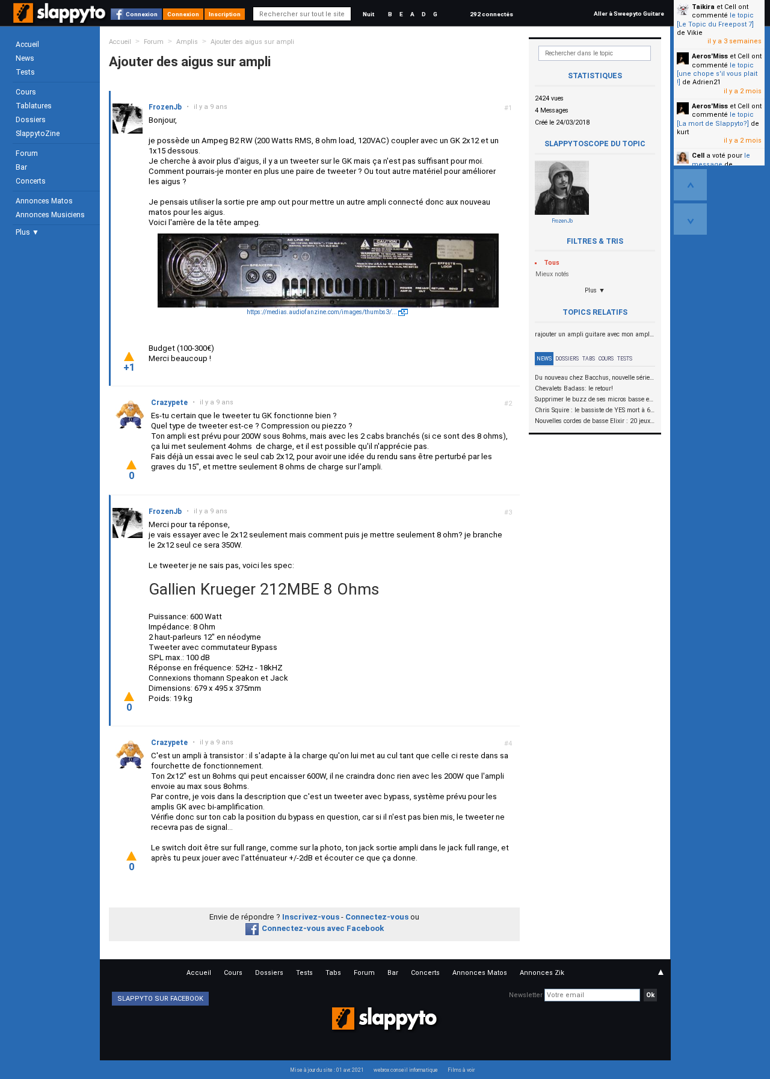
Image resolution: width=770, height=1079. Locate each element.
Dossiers (31, 120)
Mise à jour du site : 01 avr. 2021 (327, 1070)
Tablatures (34, 106)
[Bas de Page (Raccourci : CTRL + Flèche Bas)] (690, 219)
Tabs (588, 359)
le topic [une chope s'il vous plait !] (717, 74)
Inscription (225, 14)
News (25, 58)
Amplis (187, 42)
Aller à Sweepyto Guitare (629, 13)
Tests (25, 72)
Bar (21, 167)
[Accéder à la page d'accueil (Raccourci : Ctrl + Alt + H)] (60, 18)
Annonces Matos (44, 201)
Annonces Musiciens (50, 215)
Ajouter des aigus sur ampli (252, 42)
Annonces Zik (542, 973)
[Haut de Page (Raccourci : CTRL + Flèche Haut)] (690, 184)
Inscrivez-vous (310, 916)
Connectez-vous (376, 916)
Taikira (703, 7)
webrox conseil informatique (406, 1070)
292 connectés (491, 14)
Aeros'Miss (710, 56)
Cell (698, 155)
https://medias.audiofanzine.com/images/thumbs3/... (322, 312)
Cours (26, 92)
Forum (27, 153)
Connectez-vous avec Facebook (323, 928)
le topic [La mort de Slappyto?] (715, 119)
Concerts (31, 181)
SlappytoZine (38, 133)
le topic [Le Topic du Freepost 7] (715, 19)
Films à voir (461, 1070)
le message (721, 160)
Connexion (142, 14)
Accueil (27, 44)
